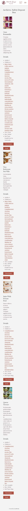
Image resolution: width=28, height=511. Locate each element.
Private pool (8, 117)
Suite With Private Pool (7, 299)
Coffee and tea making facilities (9, 68)
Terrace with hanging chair (8, 258)
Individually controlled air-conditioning (9, 101)
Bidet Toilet (8, 64)
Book (6, 148)
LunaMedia (16, 508)
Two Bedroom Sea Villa (6, 169)
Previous (5, 27)
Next (10, 27)
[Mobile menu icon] (25, 2)
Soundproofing (9, 369)
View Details (8, 144)
